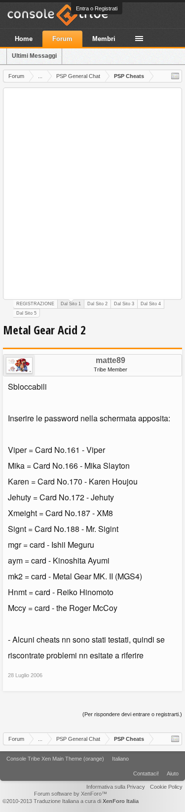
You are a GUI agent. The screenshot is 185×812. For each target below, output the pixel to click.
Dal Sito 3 (124, 303)
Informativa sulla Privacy (115, 787)
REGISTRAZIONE (35, 303)
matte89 (110, 360)
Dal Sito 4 (151, 303)
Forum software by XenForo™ (70, 794)
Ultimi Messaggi (34, 55)
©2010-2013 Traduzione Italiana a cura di (70, 801)
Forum (62, 38)
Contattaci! (146, 773)
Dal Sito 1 (71, 303)
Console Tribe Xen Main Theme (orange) (55, 759)
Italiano (120, 759)
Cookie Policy (166, 787)
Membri (103, 38)
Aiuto (173, 773)
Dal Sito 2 (97, 303)
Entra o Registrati (96, 8)
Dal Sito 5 (26, 313)
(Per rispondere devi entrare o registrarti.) (132, 714)
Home (24, 38)
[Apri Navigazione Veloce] (175, 76)
